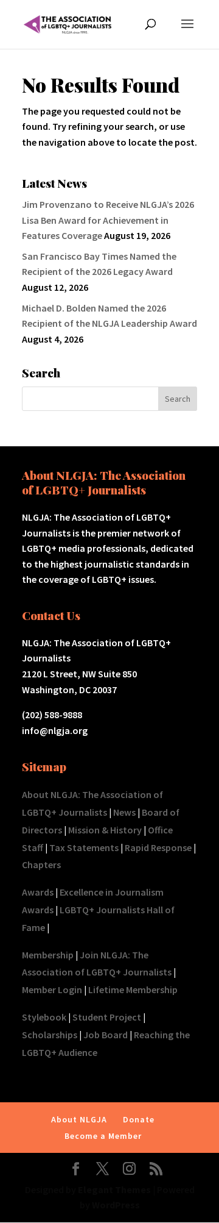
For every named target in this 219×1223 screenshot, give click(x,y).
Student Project (106, 1017)
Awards (38, 892)
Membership (48, 955)
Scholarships (49, 1035)
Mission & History (105, 830)
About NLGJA (79, 1119)
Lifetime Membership (133, 989)
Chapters (41, 864)
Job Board (105, 1035)
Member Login (52, 989)
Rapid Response (158, 847)
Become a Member (103, 1135)
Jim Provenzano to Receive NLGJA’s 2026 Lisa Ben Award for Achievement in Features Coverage (108, 219)
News (124, 812)
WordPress (116, 1205)
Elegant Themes (114, 1189)
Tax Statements (84, 847)
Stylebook (44, 1017)
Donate (139, 1119)
